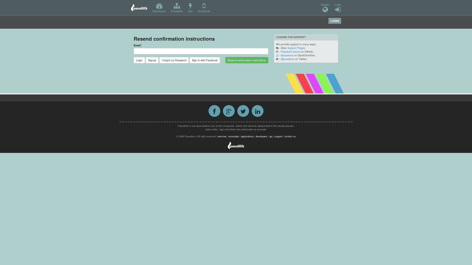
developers (262, 136)
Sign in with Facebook (205, 60)
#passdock (287, 55)
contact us (290, 136)
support (279, 136)
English (325, 4)
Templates (177, 11)
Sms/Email (204, 11)
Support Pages (296, 48)
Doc (190, 11)
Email (137, 45)
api (271, 136)
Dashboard (159, 11)
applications (247, 136)
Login (338, 4)
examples (234, 136)
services (222, 136)
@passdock (287, 59)
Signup (152, 60)
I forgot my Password (174, 60)
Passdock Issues (290, 51)
